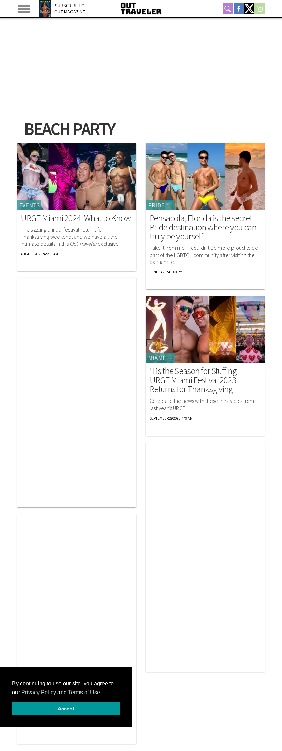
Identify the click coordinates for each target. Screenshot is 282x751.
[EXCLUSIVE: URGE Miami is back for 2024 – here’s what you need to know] (76, 176)
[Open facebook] (239, 8)
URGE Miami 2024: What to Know (76, 218)
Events (29, 205)
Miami (156, 358)
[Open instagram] (259, 8)
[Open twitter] (249, 8)
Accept (66, 708)
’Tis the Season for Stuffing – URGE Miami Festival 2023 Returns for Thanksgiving (196, 380)
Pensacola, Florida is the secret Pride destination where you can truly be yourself (203, 227)
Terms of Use (84, 692)
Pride (156, 205)
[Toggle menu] (23, 8)
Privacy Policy (38, 692)
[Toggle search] (228, 8)
